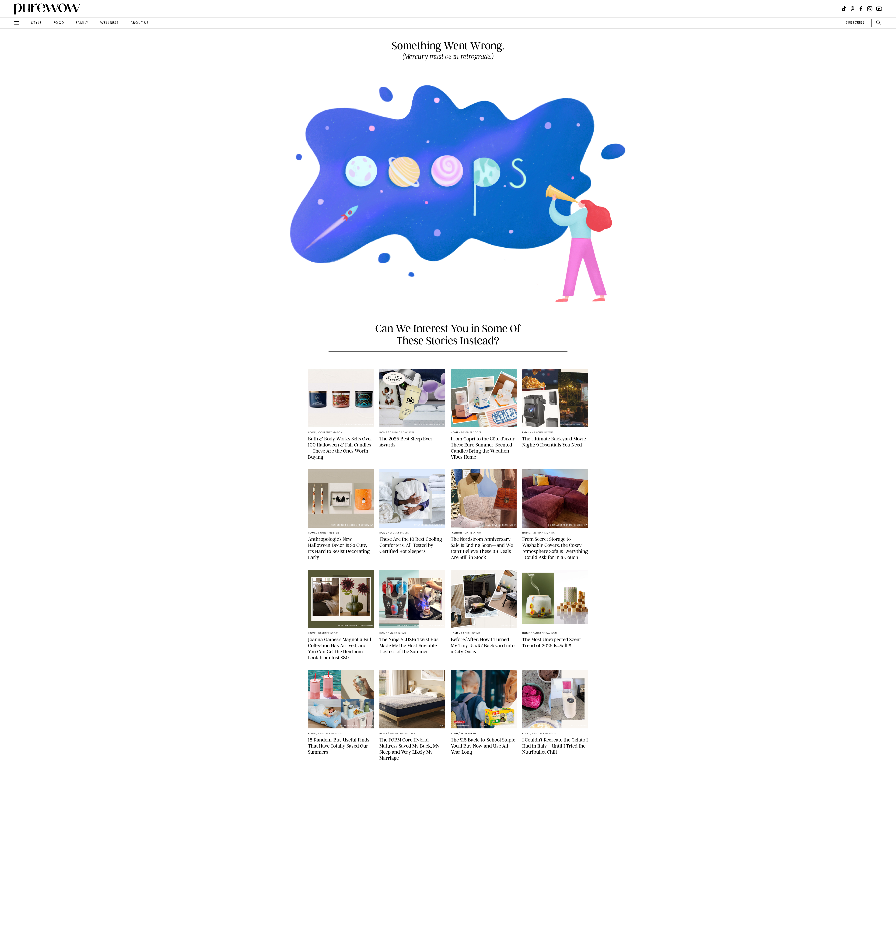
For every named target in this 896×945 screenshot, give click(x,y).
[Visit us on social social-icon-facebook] (860, 8)
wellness (109, 23)
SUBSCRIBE (855, 23)
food (58, 23)
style (36, 23)
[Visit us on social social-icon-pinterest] (852, 8)
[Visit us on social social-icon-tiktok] (844, 8)
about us (139, 23)
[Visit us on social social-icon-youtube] (879, 9)
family (82, 23)
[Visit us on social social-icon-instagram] (870, 9)
